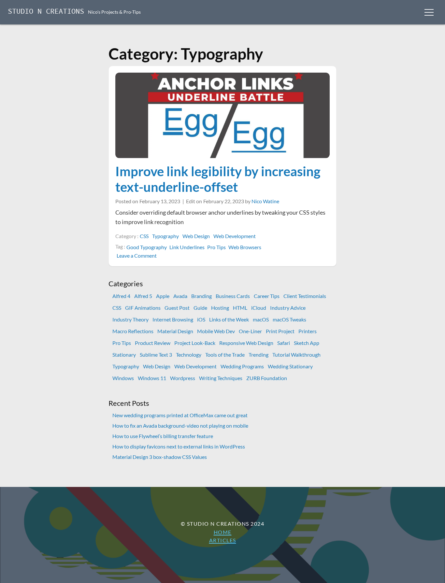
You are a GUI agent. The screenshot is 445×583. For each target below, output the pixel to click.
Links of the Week (229, 319)
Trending (258, 354)
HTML (240, 308)
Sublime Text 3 (156, 354)
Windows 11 (152, 378)
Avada (180, 296)
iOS (201, 319)
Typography (165, 236)
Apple (162, 296)
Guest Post (177, 308)
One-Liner (250, 331)
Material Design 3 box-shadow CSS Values (159, 457)
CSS (144, 236)
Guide (200, 308)
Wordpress (182, 378)
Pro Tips (216, 247)
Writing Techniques (220, 378)
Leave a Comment (137, 255)
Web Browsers (244, 247)
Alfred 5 (143, 296)
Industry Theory (130, 319)
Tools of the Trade (225, 354)
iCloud (258, 308)
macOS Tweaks (289, 319)
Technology (188, 354)
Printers (307, 331)
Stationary (124, 354)
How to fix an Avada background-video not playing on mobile (180, 425)
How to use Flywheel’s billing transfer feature (162, 436)
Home (223, 532)
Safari (283, 343)
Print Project (280, 331)
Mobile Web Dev (216, 331)
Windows (123, 378)
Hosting (220, 308)
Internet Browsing (172, 319)
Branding (201, 296)
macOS (261, 319)
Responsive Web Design (246, 343)
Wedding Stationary (290, 366)
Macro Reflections (132, 331)
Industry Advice (288, 308)
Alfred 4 (121, 296)
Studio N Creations (46, 12)
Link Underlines (187, 247)
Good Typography (146, 247)
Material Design (175, 331)
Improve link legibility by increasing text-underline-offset (218, 179)
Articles (222, 540)
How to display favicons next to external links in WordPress (178, 446)
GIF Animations (143, 308)
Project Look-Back (194, 343)
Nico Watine (265, 201)
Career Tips (267, 296)
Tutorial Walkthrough (296, 354)
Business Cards (233, 296)
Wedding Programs (242, 366)
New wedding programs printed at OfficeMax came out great (180, 415)
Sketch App (306, 343)
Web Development (234, 236)
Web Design (196, 236)
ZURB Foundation (266, 378)
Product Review (152, 343)
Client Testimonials (304, 296)
